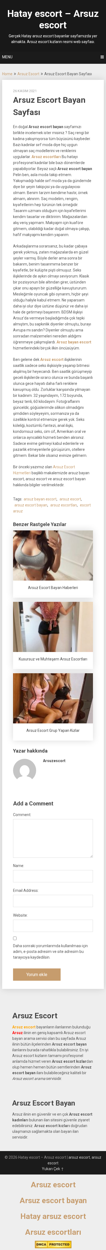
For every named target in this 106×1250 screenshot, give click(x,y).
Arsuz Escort (28, 74)
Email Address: (26, 890)
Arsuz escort (53, 1184)
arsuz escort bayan (30, 505)
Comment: (22, 815)
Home (7, 74)
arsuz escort (70, 499)
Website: (20, 915)
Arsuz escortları (53, 1232)
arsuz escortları (63, 505)
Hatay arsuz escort (53, 1216)
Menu (7, 57)
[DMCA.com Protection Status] (53, 1247)
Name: (18, 865)
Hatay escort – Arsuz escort (53, 19)
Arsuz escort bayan (53, 1200)
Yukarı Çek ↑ (53, 1169)
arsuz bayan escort (40, 499)
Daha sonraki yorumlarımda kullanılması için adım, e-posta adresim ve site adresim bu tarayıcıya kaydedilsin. (50, 951)
